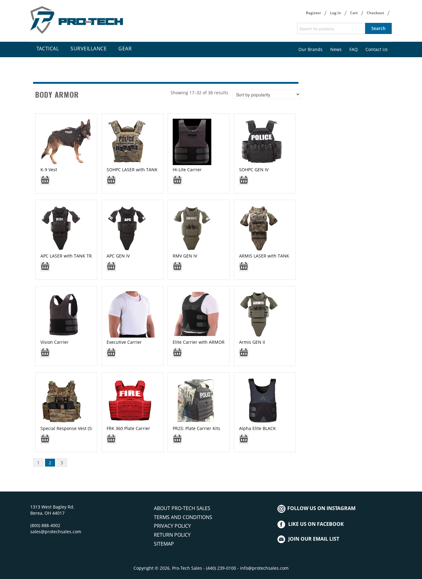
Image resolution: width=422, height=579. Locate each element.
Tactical (47, 48)
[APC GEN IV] (127, 228)
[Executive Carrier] (132, 314)
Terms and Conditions (183, 517)
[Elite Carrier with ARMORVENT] (196, 314)
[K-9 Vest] (66, 141)
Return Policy (172, 534)
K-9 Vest (48, 169)
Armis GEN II (252, 342)
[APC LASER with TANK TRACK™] (61, 228)
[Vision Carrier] (63, 314)
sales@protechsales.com (55, 531)
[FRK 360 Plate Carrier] (130, 400)
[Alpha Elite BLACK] (262, 400)
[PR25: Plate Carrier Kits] (196, 400)
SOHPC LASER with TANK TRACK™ (141, 169)
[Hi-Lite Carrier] (192, 141)
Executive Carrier (124, 342)
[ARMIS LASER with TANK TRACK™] (259, 228)
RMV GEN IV (185, 256)
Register (313, 12)
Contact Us (376, 49)
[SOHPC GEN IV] (261, 141)
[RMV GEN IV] (192, 228)
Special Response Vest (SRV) (69, 428)
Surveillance (88, 48)
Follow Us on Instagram (321, 508)
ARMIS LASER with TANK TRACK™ (273, 256)
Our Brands (310, 49)
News (336, 49)
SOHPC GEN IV (253, 169)
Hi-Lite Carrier (187, 169)
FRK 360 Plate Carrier (128, 428)
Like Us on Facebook (316, 524)
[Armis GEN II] (259, 314)
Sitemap (164, 543)
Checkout (375, 12)
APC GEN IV (118, 256)
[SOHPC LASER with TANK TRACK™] (127, 141)
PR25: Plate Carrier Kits (196, 428)
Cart (354, 12)
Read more (45, 182)
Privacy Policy (172, 525)
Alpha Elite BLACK (257, 428)
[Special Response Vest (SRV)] (61, 400)
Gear (125, 48)
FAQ (353, 49)
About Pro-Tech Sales (182, 508)
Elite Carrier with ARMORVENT (204, 342)
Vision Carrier (54, 342)
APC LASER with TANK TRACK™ (71, 256)
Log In (335, 12)
